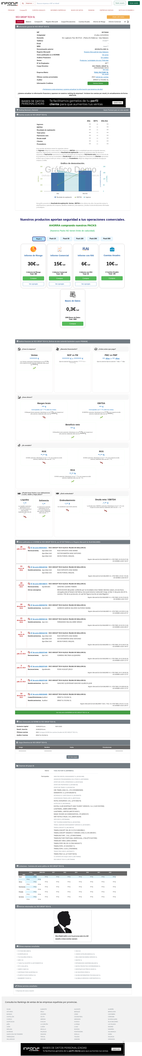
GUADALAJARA (112, 1019)
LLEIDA (42, 1027)
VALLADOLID (11, 1039)
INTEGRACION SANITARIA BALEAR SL (86, 963)
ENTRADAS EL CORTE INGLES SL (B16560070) (67, 795)
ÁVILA (42, 1012)
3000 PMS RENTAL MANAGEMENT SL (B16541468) (69, 776)
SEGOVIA (43, 1034)
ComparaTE (23, 10)
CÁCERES (43, 1014)
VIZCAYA (42, 1039)
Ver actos (105, 55)
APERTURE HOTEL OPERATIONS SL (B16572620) (68, 782)
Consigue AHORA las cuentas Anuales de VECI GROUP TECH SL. (58, 732)
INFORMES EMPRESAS (58, 10)
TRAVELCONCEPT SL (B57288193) (64, 827)
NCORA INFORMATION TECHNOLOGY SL (88, 975)
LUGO (76, 1027)
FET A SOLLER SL (23, 966)
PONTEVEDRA (78, 1032)
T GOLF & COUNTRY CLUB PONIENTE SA (30, 963)
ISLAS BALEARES (113, 1022)
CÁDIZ (76, 1014)
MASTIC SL (78, 960)
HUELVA (43, 1022)
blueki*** (106, 46)
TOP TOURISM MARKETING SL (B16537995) (67, 822)
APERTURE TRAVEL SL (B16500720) (64, 787)
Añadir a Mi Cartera (118, 17)
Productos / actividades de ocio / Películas (94, 60)
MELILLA (43, 1029)
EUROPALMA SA (23, 954)
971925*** (106, 41)
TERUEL (42, 1037)
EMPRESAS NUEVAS (106, 10)
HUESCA (76, 1022)
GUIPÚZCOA (10, 1022)
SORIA (110, 1034)
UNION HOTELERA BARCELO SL (85, 954)
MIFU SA (20, 960)
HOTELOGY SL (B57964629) (62, 803)
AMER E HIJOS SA (23, 969)
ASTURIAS (10, 1012)
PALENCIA (43, 1032)
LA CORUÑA (44, 1024)
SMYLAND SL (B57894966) (62, 819)
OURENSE (10, 1032)
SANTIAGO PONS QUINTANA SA (28, 972)
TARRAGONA (10, 1037)
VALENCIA (111, 1037)
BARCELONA (112, 1012)
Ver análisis (105, 57)
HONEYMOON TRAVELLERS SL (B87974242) (67, 798)
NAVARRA (111, 1029)
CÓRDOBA (111, 1017)
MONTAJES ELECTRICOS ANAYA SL (85, 969)
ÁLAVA (8, 1009)
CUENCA (9, 1019)
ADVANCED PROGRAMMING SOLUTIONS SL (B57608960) (71, 779)
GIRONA (43, 1019)
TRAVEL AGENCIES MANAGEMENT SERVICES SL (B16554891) (72, 825)
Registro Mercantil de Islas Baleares (96, 52)
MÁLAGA (9, 1029)
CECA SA (78, 951)
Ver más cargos (72, 757)
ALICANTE (77, 1009)
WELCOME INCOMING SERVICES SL (86, 957)
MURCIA (76, 1029)
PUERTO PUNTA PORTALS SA (27, 975)
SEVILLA (76, 1034)
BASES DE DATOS (77, 10)
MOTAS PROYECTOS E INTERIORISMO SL (87, 966)
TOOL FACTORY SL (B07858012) (63, 771)
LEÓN (8, 1027)
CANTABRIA (111, 1014)
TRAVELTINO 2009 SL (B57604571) (64, 851)
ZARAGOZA (111, 1039)
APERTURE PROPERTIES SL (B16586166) (66, 785)
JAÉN (8, 1024)
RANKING (91, 10)
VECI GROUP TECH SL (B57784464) (64, 859)
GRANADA (77, 1019)
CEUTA (42, 1017)
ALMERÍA (111, 1009)
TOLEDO (76, 1037)
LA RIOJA (77, 1024)
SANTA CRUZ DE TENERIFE (15, 1034)
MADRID (110, 1027)
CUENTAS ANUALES (38, 10)
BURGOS (9, 1014)
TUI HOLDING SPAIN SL (25, 957)
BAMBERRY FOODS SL (24, 978)
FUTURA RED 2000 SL (24, 951)
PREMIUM (11, 10)
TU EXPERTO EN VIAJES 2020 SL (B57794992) (67, 856)
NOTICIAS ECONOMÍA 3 (126, 10)
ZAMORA (77, 1039)
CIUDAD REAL (78, 1017)
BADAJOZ (77, 1012)
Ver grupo (105, 74)
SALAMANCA (112, 1032)
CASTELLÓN (10, 1017)
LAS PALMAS (112, 1024)
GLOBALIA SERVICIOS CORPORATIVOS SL (88, 978)
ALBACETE (43, 1009)
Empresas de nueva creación (25, 991)
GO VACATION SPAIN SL (82, 972)
